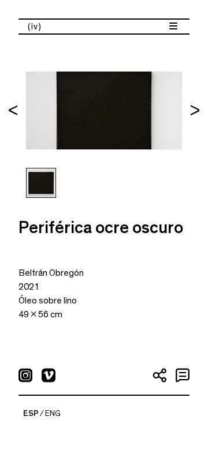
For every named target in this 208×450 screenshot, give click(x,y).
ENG (53, 414)
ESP (31, 414)
